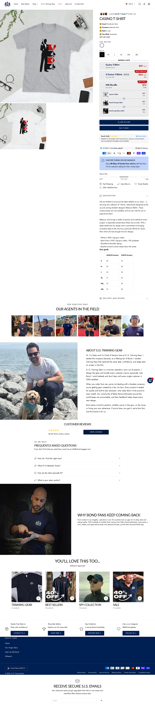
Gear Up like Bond (12, 652)
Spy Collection (90, 604)
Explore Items (93, 633)
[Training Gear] (26, 587)
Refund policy (81, 673)
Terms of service (104, 673)
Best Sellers (54, 604)
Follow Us (130, 633)
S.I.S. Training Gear (17, 673)
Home (7, 643)
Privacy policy (92, 673)
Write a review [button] (96, 432)
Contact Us (18, 633)
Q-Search (8, 656)
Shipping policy (116, 673)
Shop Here (55, 633)
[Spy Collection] (94, 587)
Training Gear (21, 604)
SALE (116, 604)
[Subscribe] (101, 700)
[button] (140, 4)
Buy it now (124, 128)
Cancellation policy (144, 673)
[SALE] (128, 587)
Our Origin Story (11, 647)
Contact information (130, 673)
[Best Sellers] (60, 587)
